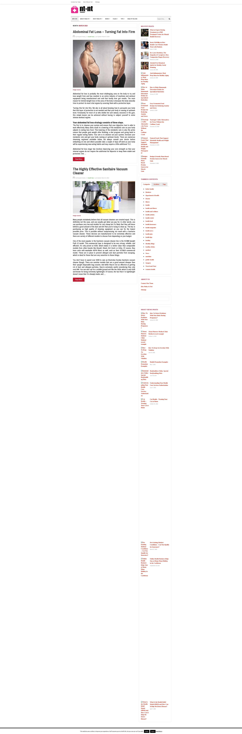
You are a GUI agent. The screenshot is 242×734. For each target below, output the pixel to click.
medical (148, 250)
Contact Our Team (75, 2)
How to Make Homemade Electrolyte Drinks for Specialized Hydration (158, 90)
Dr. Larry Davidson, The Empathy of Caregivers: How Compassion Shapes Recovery (159, 55)
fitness (148, 202)
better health (150, 189)
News (107, 19)
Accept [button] (146, 731)
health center (150, 218)
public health (150, 260)
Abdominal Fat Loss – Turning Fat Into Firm (104, 31)
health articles (150, 215)
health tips (91, 178)
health (148, 205)
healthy (148, 240)
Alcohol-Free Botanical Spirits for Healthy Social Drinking (158, 65)
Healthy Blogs (132, 19)
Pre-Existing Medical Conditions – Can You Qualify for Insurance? (159, 545)
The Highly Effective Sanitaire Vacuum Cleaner (100, 171)
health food (91, 36)
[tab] (147, 184)
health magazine (151, 227)
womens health (150, 269)
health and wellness (152, 211)
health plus (149, 234)
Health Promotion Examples (159, 362)
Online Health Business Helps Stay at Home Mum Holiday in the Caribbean (159, 561)
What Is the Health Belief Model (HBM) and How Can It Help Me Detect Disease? (159, 704)
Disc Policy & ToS (87, 2)
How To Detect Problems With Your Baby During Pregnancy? (158, 315)
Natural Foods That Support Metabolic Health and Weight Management (159, 140)
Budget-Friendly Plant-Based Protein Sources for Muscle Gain (159, 159)
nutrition (148, 256)
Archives (156, 184)
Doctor (148, 198)
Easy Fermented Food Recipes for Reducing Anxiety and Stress (159, 106)
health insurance (151, 224)
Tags (164, 184)
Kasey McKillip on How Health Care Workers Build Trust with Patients (159, 45)
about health (84, 19)
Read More (78, 159)
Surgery (148, 263)
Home (75, 19)
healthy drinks (150, 247)
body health (97, 19)
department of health (152, 195)
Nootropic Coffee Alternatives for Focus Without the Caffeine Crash (159, 122)
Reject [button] (152, 731)
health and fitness (151, 208)
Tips (122, 19)
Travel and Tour (151, 266)
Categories (146, 184)
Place (115, 19)
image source (77, 90)
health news (149, 231)
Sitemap (97, 2)
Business (148, 192)
